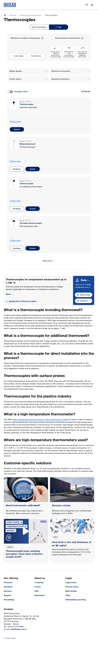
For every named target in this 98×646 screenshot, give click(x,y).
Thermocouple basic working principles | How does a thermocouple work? (24, 554)
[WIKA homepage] (10, 5)
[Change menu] (92, 5)
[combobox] (28, 71)
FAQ (55, 537)
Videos (10, 547)
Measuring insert (27, 144)
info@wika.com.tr (82, 287)
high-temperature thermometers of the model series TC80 (40, 419)
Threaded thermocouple (31, 223)
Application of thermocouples (23, 301)
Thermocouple (26, 104)
